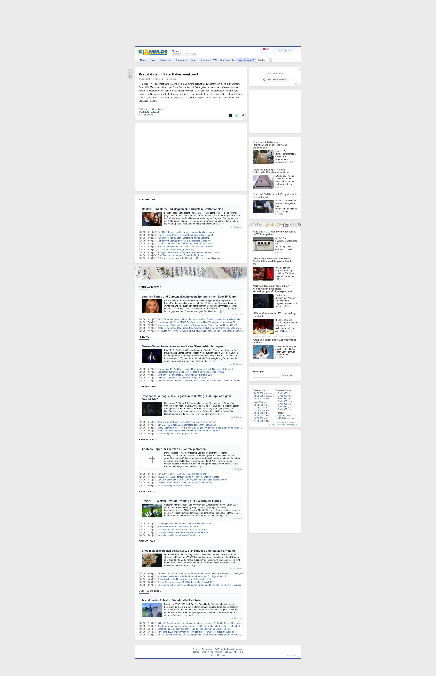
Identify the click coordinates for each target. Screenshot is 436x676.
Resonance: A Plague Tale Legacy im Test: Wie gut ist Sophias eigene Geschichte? (187, 397)
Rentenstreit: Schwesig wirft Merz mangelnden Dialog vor (184, 240)
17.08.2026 (259, 420)
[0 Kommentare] (146, 114)
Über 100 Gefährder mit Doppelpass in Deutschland (275, 195)
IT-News (144, 336)
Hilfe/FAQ (228, 651)
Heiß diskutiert (283, 418)
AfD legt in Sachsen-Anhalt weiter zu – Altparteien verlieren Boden (188, 252)
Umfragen (227, 60)
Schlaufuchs (166, 60)
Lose (193, 60)
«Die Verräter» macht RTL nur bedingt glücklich (275, 315)
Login (278, 50)
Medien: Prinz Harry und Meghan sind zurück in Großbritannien (182, 209)
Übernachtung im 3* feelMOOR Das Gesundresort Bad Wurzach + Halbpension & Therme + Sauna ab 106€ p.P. (209, 322)
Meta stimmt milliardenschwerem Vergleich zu (179, 535)
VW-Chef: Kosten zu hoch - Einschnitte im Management (183, 237)
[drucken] (130, 76)
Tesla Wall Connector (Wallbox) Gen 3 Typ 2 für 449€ (182, 377)
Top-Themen (147, 199)
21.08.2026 (259, 410)
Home (196, 651)
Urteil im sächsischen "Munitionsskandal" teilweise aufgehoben (270, 144)
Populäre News (284, 415)
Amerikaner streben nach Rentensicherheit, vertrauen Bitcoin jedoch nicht (192, 576)
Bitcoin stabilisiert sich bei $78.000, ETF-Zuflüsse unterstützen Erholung (188, 551)
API (235, 651)
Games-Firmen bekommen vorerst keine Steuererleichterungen (182, 346)
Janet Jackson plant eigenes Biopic (174, 485)
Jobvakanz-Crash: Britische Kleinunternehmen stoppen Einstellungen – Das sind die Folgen (200, 573)
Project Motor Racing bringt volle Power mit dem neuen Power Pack (189, 430)
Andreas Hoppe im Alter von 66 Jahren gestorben (174, 449)
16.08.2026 (282, 393)
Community (181, 60)
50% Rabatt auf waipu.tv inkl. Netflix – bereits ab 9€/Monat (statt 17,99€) (191, 371)
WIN (215, 60)
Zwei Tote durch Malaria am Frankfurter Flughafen (181, 255)
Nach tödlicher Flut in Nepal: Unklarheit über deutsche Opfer (271, 171)
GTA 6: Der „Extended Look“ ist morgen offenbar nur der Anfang (187, 424)
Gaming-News (148, 386)
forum (297, 84)
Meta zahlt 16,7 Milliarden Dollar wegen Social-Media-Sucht (185, 374)
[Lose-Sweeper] (270, 61)
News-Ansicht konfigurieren (288, 422)
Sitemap (196, 649)
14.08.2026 (282, 398)
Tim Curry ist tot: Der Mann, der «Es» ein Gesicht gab (182, 473)
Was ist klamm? (246, 60)
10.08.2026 (282, 409)
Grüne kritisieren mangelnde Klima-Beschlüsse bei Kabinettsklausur (189, 258)
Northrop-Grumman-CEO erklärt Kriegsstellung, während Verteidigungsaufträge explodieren (273, 288)
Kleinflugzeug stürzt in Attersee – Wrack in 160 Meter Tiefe (184, 523)
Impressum (238, 649)
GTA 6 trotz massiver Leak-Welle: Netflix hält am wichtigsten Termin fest (272, 261)
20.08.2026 (259, 412)
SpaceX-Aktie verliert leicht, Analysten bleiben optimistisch (184, 579)
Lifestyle (204, 60)
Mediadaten (226, 649)
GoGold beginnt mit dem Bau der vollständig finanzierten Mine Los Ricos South (194, 628)
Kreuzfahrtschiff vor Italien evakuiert (168, 74)
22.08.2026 (259, 407)
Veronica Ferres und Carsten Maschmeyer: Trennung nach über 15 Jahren (189, 296)
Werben (262, 60)
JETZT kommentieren (276, 79)
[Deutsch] (264, 49)
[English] (267, 49)
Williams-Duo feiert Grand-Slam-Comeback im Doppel (183, 529)
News (143, 60)
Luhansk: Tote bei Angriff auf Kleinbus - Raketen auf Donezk (185, 243)
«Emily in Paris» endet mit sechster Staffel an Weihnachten (185, 482)
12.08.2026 (282, 403)
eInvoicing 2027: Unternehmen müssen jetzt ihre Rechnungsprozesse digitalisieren (196, 631)
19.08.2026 (259, 415)
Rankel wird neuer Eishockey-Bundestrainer (178, 526)
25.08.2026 (259, 395)
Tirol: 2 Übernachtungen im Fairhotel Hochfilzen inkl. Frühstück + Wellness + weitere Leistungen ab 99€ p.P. (207, 319)
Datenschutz (207, 649)
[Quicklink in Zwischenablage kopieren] (130, 72)
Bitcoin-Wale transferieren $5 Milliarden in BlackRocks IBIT (185, 581)
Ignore (289, 424)
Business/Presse (150, 590)
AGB (217, 649)
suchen (288, 375)
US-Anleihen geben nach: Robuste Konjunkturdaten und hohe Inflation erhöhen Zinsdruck (199, 584)
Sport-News (147, 491)
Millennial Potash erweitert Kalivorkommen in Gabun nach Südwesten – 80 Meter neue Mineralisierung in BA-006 (210, 380)
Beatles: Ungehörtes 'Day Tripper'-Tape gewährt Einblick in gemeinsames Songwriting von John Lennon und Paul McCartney (215, 327)
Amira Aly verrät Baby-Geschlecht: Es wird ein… (275, 341)
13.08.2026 (282, 401)
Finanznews (147, 541)
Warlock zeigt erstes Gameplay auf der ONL (178, 433)
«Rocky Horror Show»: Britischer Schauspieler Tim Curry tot (185, 234)
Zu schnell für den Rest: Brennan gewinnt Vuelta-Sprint (183, 532)
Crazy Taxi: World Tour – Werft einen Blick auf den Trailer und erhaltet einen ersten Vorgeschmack (203, 427)
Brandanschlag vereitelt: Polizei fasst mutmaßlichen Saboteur (186, 246)
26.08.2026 (259, 393)
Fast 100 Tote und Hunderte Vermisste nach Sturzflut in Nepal (186, 231)
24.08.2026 (259, 398)
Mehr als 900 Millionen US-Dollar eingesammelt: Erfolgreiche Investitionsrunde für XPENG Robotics (204, 634)
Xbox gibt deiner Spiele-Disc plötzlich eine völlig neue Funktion (187, 421)
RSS (241, 651)
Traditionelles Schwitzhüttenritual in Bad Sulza (171, 600)
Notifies (296, 424)
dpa (174, 78)
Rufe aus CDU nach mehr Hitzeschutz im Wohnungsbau (274, 233)
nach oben (292, 655)
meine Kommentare (277, 424)
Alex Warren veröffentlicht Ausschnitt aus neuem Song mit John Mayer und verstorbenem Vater (201, 330)
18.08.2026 (259, 418)
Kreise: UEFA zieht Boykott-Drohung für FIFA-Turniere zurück (181, 501)
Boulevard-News (150, 287)
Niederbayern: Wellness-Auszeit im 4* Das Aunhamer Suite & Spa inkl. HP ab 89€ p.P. (197, 324)
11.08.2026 (282, 406)
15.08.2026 (282, 395)
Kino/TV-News (148, 439)
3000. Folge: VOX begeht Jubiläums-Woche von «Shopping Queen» (189, 476)
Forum (153, 60)
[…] (218, 223)
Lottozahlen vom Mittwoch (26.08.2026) (176, 249)
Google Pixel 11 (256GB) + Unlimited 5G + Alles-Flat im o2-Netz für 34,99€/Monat (195, 368)
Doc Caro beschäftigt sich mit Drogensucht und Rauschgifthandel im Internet (193, 479)
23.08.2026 (259, 404)
